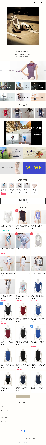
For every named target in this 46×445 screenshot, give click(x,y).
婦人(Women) (3, 406)
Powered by (21, 442)
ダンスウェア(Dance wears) (6, 417)
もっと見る (23, 396)
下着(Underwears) (4, 421)
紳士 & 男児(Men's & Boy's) (6, 414)
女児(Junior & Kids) (4, 410)
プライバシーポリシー (15, 438)
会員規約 (33, 438)
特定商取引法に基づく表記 (25, 438)
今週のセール (3, 425)
